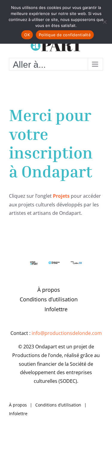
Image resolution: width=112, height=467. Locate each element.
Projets (61, 196)
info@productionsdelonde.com (67, 333)
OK (27, 34)
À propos (48, 289)
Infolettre (56, 309)
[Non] (105, 22)
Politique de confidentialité (65, 34)
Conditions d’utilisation (49, 299)
